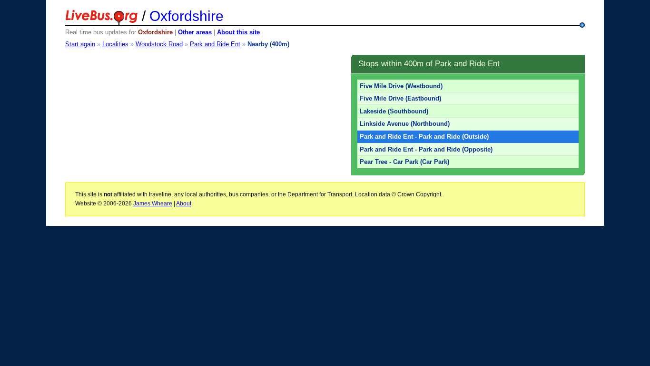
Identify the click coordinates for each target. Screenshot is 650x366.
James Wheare (152, 203)
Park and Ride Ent (215, 44)
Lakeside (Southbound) (394, 111)
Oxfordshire (186, 16)
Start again (80, 44)
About (183, 203)
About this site (238, 32)
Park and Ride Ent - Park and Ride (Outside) (424, 136)
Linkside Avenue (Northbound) (405, 123)
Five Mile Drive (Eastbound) (400, 98)
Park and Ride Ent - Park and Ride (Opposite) (426, 149)
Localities (115, 44)
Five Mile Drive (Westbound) (401, 86)
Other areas (195, 32)
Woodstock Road (159, 44)
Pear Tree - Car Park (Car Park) (404, 161)
